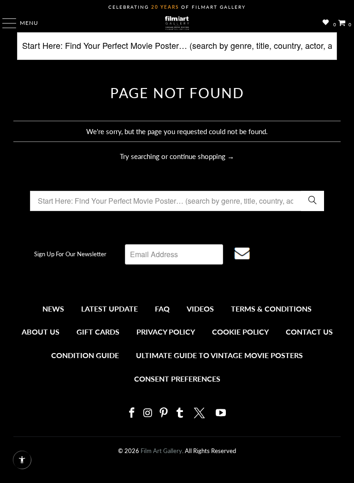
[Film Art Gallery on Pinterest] (164, 413)
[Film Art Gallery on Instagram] (148, 413)
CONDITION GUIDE (85, 355)
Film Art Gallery (161, 450)
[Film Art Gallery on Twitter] (200, 413)
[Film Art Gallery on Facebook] (132, 413)
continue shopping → (202, 156)
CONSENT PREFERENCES (177, 378)
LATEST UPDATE (109, 308)
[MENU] (5, 23)
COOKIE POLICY (240, 331)
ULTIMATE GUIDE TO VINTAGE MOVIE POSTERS (219, 355)
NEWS (53, 308)
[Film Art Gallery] (177, 23)
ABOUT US (40, 331)
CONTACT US (309, 331)
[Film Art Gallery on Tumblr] (180, 413)
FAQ (162, 308)
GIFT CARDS (98, 331)
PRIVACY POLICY (165, 331)
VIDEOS (200, 308)
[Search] (176, 49)
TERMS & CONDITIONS (271, 308)
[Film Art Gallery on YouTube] (221, 413)
